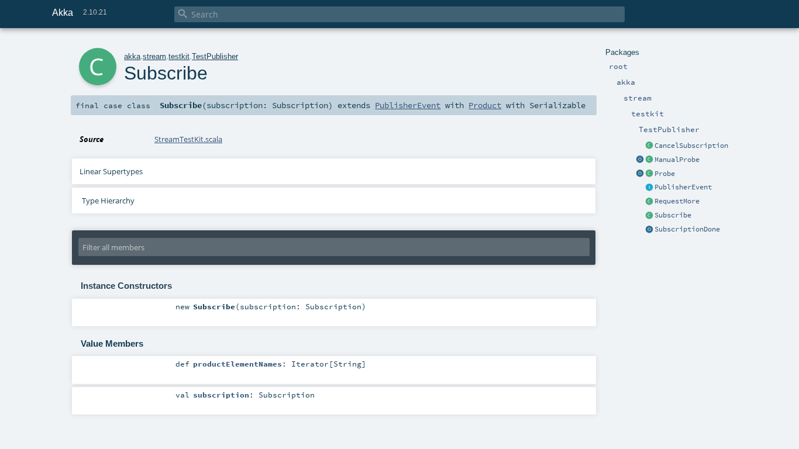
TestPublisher (215, 56)
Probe (665, 174)
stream (154, 56)
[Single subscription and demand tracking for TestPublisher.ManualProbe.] (649, 174)
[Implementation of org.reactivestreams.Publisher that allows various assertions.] (649, 160)
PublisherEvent (683, 187)
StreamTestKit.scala (188, 139)
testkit (179, 56)
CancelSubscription (691, 145)
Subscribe (673, 215)
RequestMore (677, 201)
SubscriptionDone (687, 229)
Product (485, 105)
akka (132, 56)
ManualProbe (677, 160)
